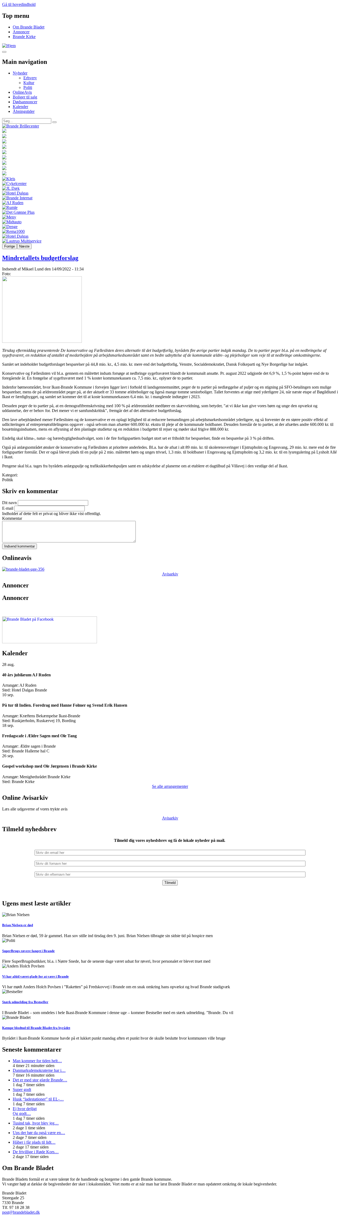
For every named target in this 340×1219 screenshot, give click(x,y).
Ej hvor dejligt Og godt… (25, 1111)
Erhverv (30, 78)
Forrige (9, 246)
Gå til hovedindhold (19, 4)
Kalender (20, 106)
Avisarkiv (170, 574)
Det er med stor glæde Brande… (40, 1080)
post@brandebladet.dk (21, 1212)
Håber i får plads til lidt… (34, 1142)
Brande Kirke (24, 36)
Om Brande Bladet (28, 27)
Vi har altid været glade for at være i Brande (35, 976)
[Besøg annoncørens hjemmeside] (170, 126)
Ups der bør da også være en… (39, 1132)
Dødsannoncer (25, 102)
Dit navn (9, 502)
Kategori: (10, 475)
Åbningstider (24, 111)
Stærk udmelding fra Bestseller (25, 1002)
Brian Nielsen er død (17, 925)
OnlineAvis (22, 92)
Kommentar (12, 518)
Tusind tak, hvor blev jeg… (36, 1123)
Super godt (22, 1089)
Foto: (6, 273)
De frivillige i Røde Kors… (36, 1152)
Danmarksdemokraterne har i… (39, 1070)
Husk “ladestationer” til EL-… (38, 1099)
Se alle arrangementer (170, 786)
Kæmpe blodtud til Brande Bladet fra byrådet (36, 1028)
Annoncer (21, 32)
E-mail (7, 508)
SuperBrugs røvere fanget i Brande (28, 951)
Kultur (28, 82)
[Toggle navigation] (4, 52)
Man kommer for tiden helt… (37, 1061)
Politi (27, 87)
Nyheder (20, 73)
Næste (24, 246)
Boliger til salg (25, 97)
